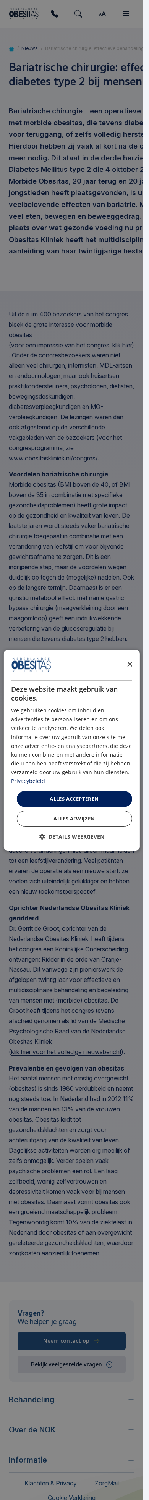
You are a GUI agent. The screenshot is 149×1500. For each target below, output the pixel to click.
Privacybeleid (28, 781)
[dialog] (71, 749)
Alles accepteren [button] (74, 798)
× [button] (129, 664)
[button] (71, 836)
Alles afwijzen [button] (74, 818)
